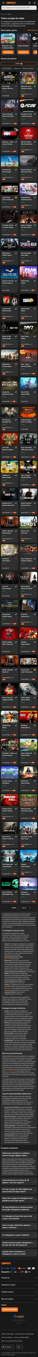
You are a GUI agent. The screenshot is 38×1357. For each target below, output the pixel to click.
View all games (32, 30)
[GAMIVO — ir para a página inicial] (11, 3)
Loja (6, 14)
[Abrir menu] (3, 3)
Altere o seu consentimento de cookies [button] (11, 1341)
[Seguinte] (30, 908)
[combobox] (19, 8)
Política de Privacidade (7, 1334)
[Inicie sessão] (29, 3)
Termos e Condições (6, 1337)
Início (2, 14)
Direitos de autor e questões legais (24, 1334)
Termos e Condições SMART (21, 1337)
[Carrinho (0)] (34, 3)
